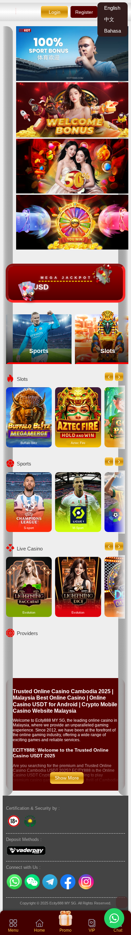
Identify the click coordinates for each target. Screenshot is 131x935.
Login (54, 12)
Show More (67, 778)
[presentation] (109, 376)
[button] (114, 918)
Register (84, 12)
